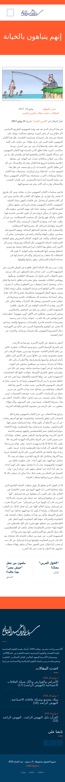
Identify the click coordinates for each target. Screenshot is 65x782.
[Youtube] (46, 743)
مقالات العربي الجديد (33, 113)
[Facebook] (60, 743)
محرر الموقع (49, 109)
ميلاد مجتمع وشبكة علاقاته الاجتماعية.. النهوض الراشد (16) (34, 701)
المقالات (54, 113)
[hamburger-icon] (10, 12)
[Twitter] (53, 743)
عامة (46, 113)
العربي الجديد (39, 121)
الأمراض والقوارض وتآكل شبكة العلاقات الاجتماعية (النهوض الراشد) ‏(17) (32, 683)
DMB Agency (32, 766)
